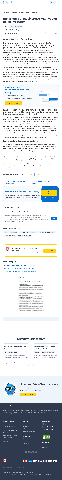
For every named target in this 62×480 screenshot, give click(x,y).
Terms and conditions (17, 472)
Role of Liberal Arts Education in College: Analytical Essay (46, 347)
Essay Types (26, 438)
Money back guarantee (29, 431)
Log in (52, 2)
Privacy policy (6, 472)
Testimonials (26, 426)
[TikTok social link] (32, 452)
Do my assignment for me (10, 430)
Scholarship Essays (9, 236)
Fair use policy (29, 472)
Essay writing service (8, 424)
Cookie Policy (47, 474)
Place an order (13, 103)
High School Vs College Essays (28, 232)
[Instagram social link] (36, 452)
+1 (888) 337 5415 (48, 426)
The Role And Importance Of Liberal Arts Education (21, 271)
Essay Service (6, 12)
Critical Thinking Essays (10, 232)
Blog (24, 441)
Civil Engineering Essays (24, 236)
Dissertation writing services (10, 435)
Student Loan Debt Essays (47, 232)
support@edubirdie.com (50, 424)
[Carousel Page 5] (33, 368)
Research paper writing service (11, 432)
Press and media (46, 445)
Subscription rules (8, 474)
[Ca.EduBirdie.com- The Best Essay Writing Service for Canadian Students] (4, 460)
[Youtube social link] (29, 452)
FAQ (24, 428)
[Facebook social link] (26, 452)
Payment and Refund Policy (35, 474)
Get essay (49, 250)
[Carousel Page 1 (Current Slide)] (28, 368)
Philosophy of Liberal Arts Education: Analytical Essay (15, 182)
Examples (14, 12)
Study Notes (26, 443)
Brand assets (45, 447)
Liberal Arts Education (31, 12)
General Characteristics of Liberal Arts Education (43, 182)
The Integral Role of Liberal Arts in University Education (15, 347)
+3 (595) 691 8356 (48, 429)
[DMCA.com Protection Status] (46, 437)
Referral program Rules (20, 474)
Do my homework (7, 437)
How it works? (26, 424)
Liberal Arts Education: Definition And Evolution (19, 268)
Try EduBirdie (49, 192)
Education (21, 12)
